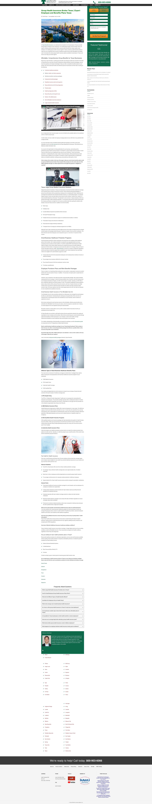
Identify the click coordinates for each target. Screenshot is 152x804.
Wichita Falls (68, 751)
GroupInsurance (94, 10)
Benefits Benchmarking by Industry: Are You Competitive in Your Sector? (98, 72)
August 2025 (89, 134)
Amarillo (67, 669)
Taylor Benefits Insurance (47, 45)
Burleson (67, 675)
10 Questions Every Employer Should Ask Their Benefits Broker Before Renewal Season (103, 796)
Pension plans (48, 88)
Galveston (43, 579)
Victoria (67, 748)
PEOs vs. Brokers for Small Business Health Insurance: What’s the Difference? (103, 786)
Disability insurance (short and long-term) (53, 82)
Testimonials (84, 5)
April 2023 (89, 163)
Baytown (67, 672)
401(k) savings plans (58, 85)
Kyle (46, 682)
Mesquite (67, 718)
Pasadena (47, 727)
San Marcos (67, 739)
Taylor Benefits (60, 248)
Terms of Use (86, 766)
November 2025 (90, 128)
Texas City (47, 745)
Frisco (66, 694)
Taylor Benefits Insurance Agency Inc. (76, 802)
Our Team (44, 5)
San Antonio (47, 739)
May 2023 (88, 161)
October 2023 (89, 153)
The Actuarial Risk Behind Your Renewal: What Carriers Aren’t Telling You (103, 792)
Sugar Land (47, 666)
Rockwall (47, 736)
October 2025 (89, 130)
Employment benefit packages (51, 79)
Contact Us (97, 5)
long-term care (57, 94)
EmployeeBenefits (104, 10)
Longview (67, 712)
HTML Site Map (99, 766)
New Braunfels (48, 724)
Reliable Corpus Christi (70, 733)
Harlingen (67, 703)
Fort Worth (47, 694)
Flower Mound (48, 657)
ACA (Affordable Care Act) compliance (53, 99)
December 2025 (90, 126)
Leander (67, 709)
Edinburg (67, 654)
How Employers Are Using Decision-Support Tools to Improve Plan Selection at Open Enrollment (103, 782)
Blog (91, 5)
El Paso (46, 691)
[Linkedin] (42, 650)
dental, (50, 73)
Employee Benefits (90, 97)
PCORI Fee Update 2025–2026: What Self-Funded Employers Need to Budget (103, 789)
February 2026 (89, 122)
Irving (66, 706)
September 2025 (90, 132)
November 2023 (90, 151)
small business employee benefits (92, 107)
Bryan (46, 654)
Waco (46, 751)
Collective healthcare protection (51, 70)
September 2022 (90, 169)
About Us (51, 5)
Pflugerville (67, 727)
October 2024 (89, 145)
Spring (46, 742)
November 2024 (90, 142)
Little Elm (47, 712)
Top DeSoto (67, 745)
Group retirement (48, 85)
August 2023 (89, 157)
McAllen (46, 718)
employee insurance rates (91, 101)
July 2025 (88, 136)
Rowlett (46, 685)
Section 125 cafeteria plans (50, 97)
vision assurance (57, 73)
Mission (46, 721)
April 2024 (89, 147)
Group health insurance (91, 103)
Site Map (92, 766)
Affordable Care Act (90, 93)
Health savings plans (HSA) (51, 91)
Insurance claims (90, 105)
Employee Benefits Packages (63, 5)
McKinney (67, 663)
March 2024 (89, 149)
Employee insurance (90, 99)
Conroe (67, 685)
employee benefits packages (55, 337)
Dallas (46, 688)
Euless (66, 691)
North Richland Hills (69, 724)
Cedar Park (47, 678)
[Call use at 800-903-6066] (94, 2)
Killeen (46, 663)
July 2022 (88, 171)
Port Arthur (67, 730)
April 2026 (89, 118)
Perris (66, 682)
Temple (67, 742)
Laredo (46, 709)
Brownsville (47, 675)
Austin (46, 672)
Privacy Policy (73, 766)
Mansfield (67, 715)
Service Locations (59, 766)
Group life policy (48, 94)
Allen (46, 669)
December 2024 (90, 140)
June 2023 (89, 159)
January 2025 (89, 138)
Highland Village (48, 706)
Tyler (46, 748)
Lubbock (47, 715)
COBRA (88, 95)
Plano (46, 730)
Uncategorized (89, 109)
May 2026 (88, 116)
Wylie (66, 666)
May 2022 (88, 173)
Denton (67, 688)
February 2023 (89, 165)
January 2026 (89, 124)
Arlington (67, 678)
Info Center (76, 5)
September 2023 (90, 155)
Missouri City (68, 721)
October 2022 (89, 167)
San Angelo (67, 736)
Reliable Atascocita (49, 733)
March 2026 (89, 120)
